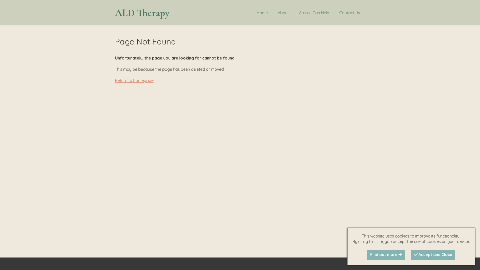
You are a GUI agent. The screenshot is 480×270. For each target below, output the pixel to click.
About (283, 12)
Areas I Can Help (314, 12)
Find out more (384, 254)
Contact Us (349, 12)
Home (262, 12)
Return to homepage (134, 80)
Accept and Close (435, 254)
